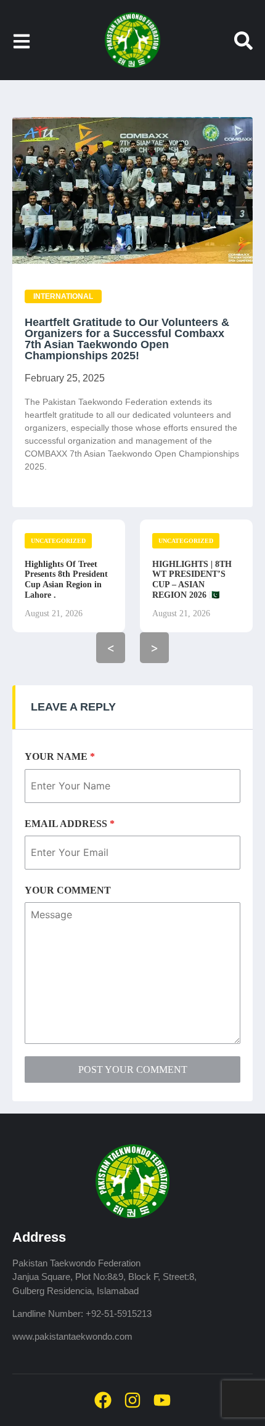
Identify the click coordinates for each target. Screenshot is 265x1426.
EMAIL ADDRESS (70, 823)
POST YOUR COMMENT (132, 1069)
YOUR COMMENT (68, 890)
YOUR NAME (60, 756)
